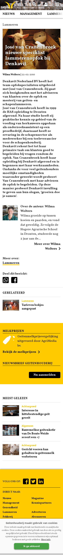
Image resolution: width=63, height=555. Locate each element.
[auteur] (10, 219)
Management (31, 14)
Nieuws (9, 14)
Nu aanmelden (45, 375)
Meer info (46, 539)
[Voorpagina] (10, 5)
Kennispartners (41, 503)
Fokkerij (8, 517)
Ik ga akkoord (31, 546)
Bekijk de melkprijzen (19, 352)
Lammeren (11, 263)
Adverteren (38, 512)
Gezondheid (10, 507)
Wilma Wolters (11, 74)
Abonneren (38, 517)
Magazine (37, 498)
